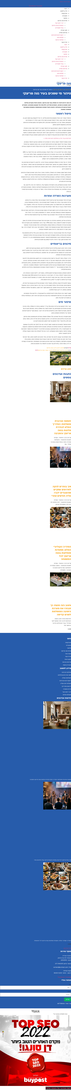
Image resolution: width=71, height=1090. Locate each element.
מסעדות (64, 16)
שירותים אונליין (63, 33)
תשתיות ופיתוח (67, 695)
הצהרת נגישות (67, 665)
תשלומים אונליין (66, 678)
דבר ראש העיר (59, 23)
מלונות (65, 18)
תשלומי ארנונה (59, 40)
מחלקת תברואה (66, 672)
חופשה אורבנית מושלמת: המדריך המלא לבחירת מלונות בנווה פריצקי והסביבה (62, 427)
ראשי (65, 9)
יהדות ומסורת (67, 689)
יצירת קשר (64, 42)
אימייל (69, 991)
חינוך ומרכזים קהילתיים (64, 675)
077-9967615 (59, 964)
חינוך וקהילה (64, 30)
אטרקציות (64, 13)
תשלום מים (60, 37)
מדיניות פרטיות (66, 662)
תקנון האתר (67, 659)
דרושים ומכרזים (66, 686)
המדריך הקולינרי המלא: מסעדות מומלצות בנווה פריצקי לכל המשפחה (62, 553)
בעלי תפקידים (59, 28)
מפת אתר (68, 654)
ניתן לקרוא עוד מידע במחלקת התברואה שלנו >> (57, 138)
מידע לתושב (63, 11)
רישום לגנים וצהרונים (65, 681)
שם (70, 984)
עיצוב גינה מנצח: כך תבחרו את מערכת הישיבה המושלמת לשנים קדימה (60, 610)
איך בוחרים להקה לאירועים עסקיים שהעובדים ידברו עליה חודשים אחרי (61, 491)
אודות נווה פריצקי (62, 21)
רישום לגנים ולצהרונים (57, 35)
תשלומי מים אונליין (66, 683)
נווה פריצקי (68, 89)
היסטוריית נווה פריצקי (58, 25)
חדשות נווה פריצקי (58, 89)
